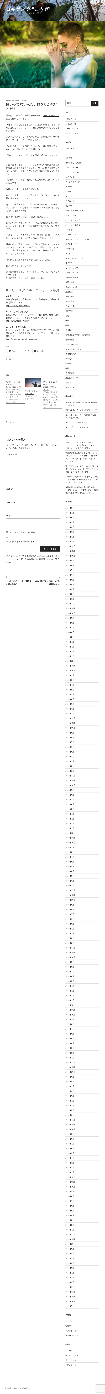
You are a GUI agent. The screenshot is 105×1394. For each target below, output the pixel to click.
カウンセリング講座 (73, 163)
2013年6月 (69, 1263)
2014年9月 (69, 1191)
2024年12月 (70, 604)
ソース (12, 422)
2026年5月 (69, 522)
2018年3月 (69, 991)
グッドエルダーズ (72, 168)
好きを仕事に (70, 306)
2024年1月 (69, 656)
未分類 (68, 330)
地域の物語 (69, 297)
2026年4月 (69, 527)
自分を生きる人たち (73, 349)
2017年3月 (69, 1048)
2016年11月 (70, 1067)
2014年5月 (69, 1211)
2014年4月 (69, 1215)
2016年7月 (69, 1086)
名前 (9, 489)
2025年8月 (69, 565)
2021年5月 (69, 809)
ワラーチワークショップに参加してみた (81, 477)
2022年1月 (69, 771)
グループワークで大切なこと (77, 427)
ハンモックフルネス (73, 234)
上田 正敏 (23, 100)
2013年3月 (69, 1277)
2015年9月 (69, 1134)
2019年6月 (69, 919)
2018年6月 (69, 976)
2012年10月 (70, 1301)
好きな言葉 (69, 301)
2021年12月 (70, 776)
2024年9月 (69, 618)
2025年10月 (70, 556)
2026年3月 (69, 532)
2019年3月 (69, 933)
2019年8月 (69, 909)
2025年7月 (69, 570)
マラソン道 (69, 249)
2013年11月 (70, 1239)
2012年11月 (70, 1297)
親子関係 (69, 359)
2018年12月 (70, 948)
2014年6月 (69, 1206)
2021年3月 (69, 819)
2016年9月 (69, 1077)
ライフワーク (70, 263)
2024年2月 (69, 651)
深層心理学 (69, 340)
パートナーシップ (72, 220)
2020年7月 (69, 857)
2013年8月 (69, 1254)
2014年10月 (70, 1187)
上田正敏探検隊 (71, 277)
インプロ (69, 158)
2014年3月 (69, 1220)
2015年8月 (69, 1139)
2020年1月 (69, 886)
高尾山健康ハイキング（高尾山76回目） (81, 410)
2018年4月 (69, 986)
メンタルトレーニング (74, 258)
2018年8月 (69, 967)
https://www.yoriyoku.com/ (18, 305)
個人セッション (71, 133)
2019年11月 (70, 895)
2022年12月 (70, 718)
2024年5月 (69, 637)
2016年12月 (70, 1062)
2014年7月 (69, 1201)
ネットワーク (70, 215)
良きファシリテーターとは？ (77, 422)
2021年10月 (70, 785)
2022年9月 (69, 733)
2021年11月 (70, 780)
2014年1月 (69, 1230)
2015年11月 (70, 1125)
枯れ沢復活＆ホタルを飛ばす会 (78, 335)
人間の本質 (69, 282)
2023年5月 (69, 694)
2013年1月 (69, 1287)
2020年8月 (69, 852)
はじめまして (70, 124)
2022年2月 (69, 766)
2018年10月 (70, 957)
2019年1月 (69, 943)
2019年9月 (69, 905)
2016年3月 (69, 1105)
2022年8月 (69, 737)
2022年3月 (69, 761)
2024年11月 (70, 608)
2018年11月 (70, 952)
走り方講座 (69, 373)
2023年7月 (69, 685)
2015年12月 (70, 1120)
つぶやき (69, 206)
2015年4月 (69, 1158)
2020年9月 (69, 847)
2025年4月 (69, 584)
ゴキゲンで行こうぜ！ (29, 9)
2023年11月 (70, 666)
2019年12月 (70, 890)
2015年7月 (69, 1144)
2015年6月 (69, 1148)
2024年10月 (70, 613)
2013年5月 (69, 1268)
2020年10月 (70, 843)
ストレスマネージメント (75, 182)
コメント (11, 454)
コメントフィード (72, 1331)
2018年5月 (69, 981)
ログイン (69, 1321)
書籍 (67, 325)
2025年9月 (69, 560)
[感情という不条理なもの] (15, 391)
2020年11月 (70, 838)
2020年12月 (70, 833)
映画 (67, 320)
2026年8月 (69, 508)
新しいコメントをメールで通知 (20, 532)
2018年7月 (69, 972)
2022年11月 (70, 723)
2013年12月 (70, 1234)
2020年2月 (69, 881)
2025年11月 (70, 551)
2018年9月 (69, 962)
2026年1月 (69, 541)
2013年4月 (69, 1273)
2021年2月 (69, 823)
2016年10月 (70, 1072)
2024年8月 (69, 623)
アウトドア (69, 148)
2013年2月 (69, 1282)
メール (10, 502)
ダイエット (69, 201)
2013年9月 (69, 1249)
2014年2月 (69, 1225)
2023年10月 (70, 670)
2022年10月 (70, 728)
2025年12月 (70, 546)
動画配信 (69, 292)
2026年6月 (69, 518)
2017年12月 (70, 1005)
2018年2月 (69, 995)
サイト (9, 516)
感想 (67, 316)
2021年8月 (69, 795)
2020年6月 (69, 862)
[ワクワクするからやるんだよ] (33, 382)
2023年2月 (69, 709)
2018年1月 (69, 1000)
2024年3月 (69, 647)
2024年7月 (69, 627)
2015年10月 (70, 1129)
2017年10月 (70, 1015)
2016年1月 (69, 1115)
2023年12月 (70, 661)
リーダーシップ (71, 268)
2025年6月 (69, 575)
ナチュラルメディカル (74, 210)
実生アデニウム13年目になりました (79, 453)
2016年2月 (69, 1110)
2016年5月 (69, 1096)
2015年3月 (69, 1163)
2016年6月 (69, 1091)
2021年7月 (69, 799)
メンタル (69, 254)
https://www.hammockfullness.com (21, 339)
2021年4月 (69, 814)
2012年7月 (69, 1306)
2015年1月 (69, 1172)
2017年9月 (69, 1019)
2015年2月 (69, 1167)
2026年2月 (69, 537)
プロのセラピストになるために (78, 239)
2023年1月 (69, 713)
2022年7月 (69, 742)
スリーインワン (71, 187)
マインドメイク (71, 244)
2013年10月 (70, 1244)
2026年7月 (69, 513)
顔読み (68, 383)
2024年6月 (69, 632)
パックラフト (70, 230)
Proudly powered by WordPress (18, 1388)
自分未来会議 (70, 354)
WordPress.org (71, 1335)
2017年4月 (69, 1043)
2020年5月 (69, 866)
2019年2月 (69, 938)
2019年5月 (69, 924)
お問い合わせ (70, 119)
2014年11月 (70, 1182)
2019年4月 (69, 929)
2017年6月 (69, 1034)
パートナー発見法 (72, 225)
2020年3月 (69, 876)
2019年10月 (70, 900)
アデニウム (69, 153)
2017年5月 (69, 1039)
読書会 (68, 363)
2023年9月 (69, 675)
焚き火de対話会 (71, 344)
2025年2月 (69, 594)
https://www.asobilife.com (17, 321)
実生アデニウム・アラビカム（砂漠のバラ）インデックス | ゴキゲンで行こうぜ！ (82, 445)
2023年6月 (69, 690)
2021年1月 (69, 828)
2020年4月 (69, 871)
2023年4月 (69, 699)
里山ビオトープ (71, 378)
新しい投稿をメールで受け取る (20, 541)
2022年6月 (69, 747)
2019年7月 (69, 914)
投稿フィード (70, 1326)
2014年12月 (70, 1177)
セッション (69, 191)
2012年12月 (70, 1292)
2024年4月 (69, 642)
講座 (67, 368)
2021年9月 (69, 790)
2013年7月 (69, 1258)
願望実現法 (69, 387)
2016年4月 (69, 1101)
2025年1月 (69, 599)
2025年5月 (69, 580)
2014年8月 (69, 1196)
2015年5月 (69, 1153)
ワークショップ (71, 129)
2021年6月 (69, 804)
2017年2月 (69, 1053)
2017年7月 (69, 1029)
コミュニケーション (73, 172)
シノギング (69, 177)
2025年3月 (69, 589)
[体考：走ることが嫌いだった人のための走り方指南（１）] (52, 393)
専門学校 (69, 311)
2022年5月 (69, 752)
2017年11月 (70, 1010)
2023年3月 (69, 704)
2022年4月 (69, 757)
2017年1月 (69, 1058)
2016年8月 (69, 1081)
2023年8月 (69, 680)
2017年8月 (69, 1024)
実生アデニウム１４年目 (75, 442)
